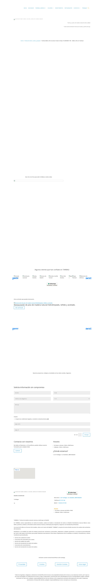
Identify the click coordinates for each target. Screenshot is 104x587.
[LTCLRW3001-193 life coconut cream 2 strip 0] (38, 181)
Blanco (66, 94)
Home (22, 40)
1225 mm (67, 80)
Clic (65, 115)
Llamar (17, 451)
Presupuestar (74, 149)
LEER (47, 419)
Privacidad (21, 564)
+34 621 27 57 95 (62, 503)
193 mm (67, 83)
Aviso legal (82, 564)
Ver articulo (19, 308)
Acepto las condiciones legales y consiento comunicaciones (32, 419)
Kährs (59, 67)
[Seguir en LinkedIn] (53, 368)
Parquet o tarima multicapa (71, 118)
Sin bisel (67, 88)
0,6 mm (66, 77)
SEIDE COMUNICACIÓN (60, 571)
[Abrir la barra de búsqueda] (88, 8)
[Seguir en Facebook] (48, 368)
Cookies (42, 564)
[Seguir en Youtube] (56, 368)
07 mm (66, 86)
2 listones (67, 103)
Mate (66, 121)
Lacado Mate (68, 106)
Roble (66, 108)
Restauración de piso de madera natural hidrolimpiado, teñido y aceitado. (44, 305)
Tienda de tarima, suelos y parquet (32, 40)
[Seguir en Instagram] (50, 368)
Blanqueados (68, 126)
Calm (66, 91)
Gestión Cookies (62, 564)
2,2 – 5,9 (67, 112)
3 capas (66, 100)
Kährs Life (62, 65)
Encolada (69, 115)
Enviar (86, 435)
